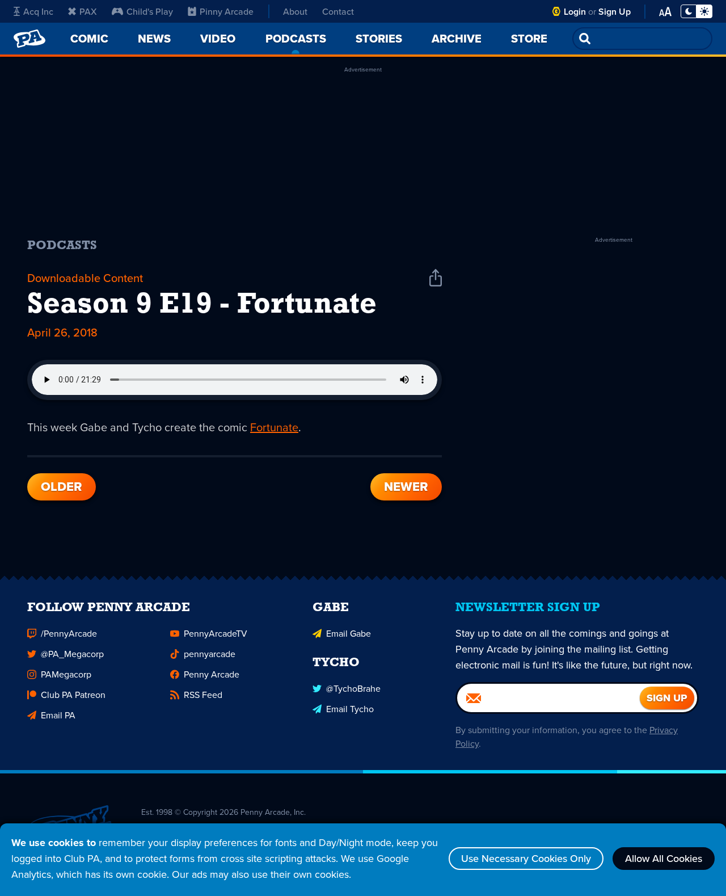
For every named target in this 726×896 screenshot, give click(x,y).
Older (61, 486)
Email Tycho (350, 709)
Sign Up (614, 11)
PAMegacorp (66, 674)
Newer (406, 486)
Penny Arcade (211, 674)
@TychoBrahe (353, 688)
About (295, 11)
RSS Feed (203, 694)
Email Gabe (348, 633)
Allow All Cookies (663, 858)
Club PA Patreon (73, 694)
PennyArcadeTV (215, 633)
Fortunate (274, 427)
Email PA (58, 715)
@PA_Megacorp (72, 653)
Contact (338, 11)
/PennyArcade (69, 633)
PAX (88, 11)
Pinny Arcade (227, 11)
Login (575, 11)
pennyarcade (209, 653)
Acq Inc (38, 11)
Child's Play (149, 11)
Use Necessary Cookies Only (526, 858)
